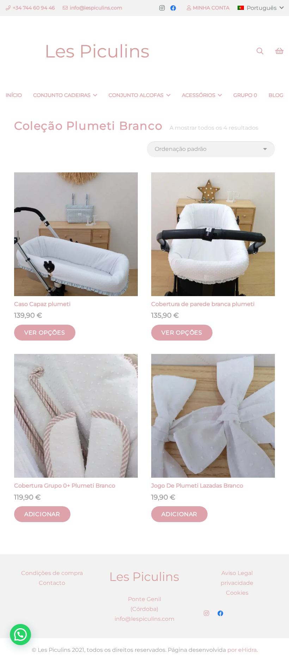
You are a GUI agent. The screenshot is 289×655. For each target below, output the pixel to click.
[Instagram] (161, 8)
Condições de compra (52, 573)
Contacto (52, 583)
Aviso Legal (237, 573)
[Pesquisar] (259, 51)
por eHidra (242, 650)
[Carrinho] (279, 51)
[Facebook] (173, 8)
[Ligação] (97, 51)
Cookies (237, 592)
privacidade (237, 583)
